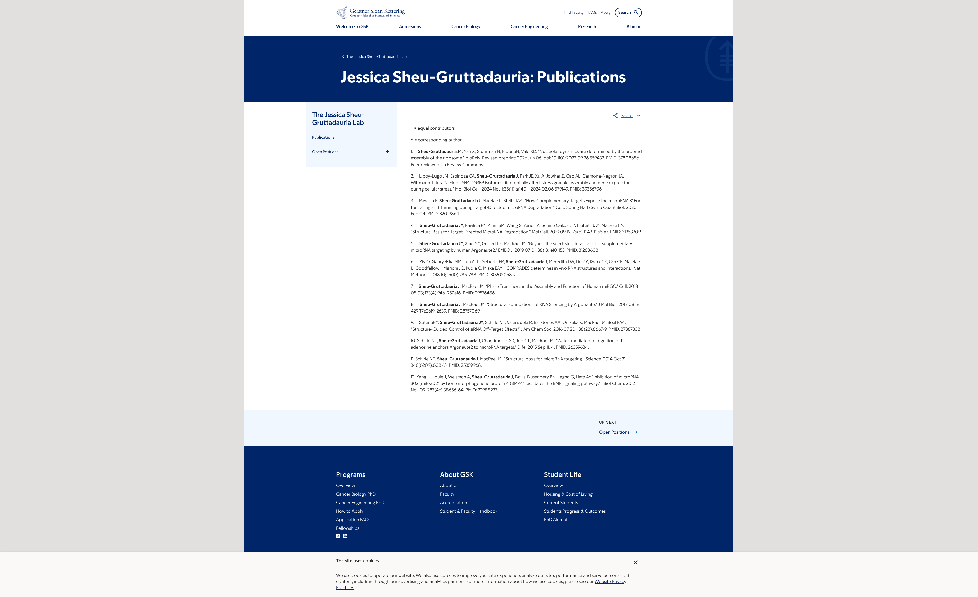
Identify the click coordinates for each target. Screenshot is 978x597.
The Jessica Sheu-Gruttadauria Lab (376, 56)
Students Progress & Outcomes (575, 511)
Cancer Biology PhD (356, 494)
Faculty (447, 494)
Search (624, 12)
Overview (345, 485)
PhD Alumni (555, 519)
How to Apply (349, 511)
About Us (449, 485)
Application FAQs (353, 519)
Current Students (561, 502)
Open (614, 432)
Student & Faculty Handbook (468, 511)
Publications (323, 137)
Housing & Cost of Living (568, 494)
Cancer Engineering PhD (360, 502)
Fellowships (347, 528)
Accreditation (453, 502)
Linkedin (345, 536)
